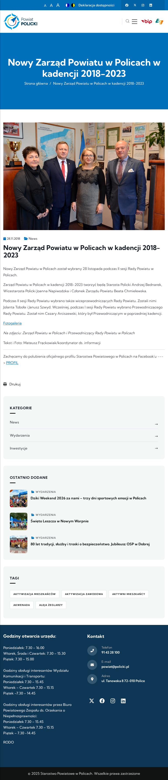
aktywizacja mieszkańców (34, 594)
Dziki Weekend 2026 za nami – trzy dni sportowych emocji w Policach (88, 498)
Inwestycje (18, 448)
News (33, 238)
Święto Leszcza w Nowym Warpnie (60, 521)
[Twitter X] (91, 700)
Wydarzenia (20, 435)
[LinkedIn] (123, 700)
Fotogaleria (12, 323)
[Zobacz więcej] (18, 498)
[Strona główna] (20, 21)
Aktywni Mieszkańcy (128, 594)
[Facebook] (102, 700)
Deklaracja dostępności (96, 5)
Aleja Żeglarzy (51, 605)
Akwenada (21, 605)
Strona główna (36, 83)
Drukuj (15, 384)
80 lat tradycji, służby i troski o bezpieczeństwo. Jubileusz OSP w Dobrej (90, 544)
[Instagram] (112, 700)
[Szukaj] (127, 21)
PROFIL (12, 362)
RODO (8, 742)
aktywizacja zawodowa (84, 594)
